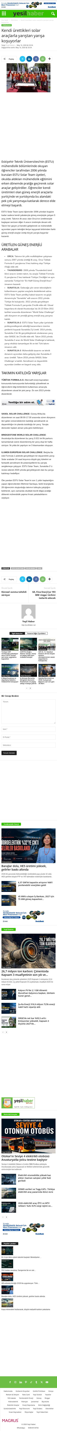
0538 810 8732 (33, 1428)
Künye (51, 1391)
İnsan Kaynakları (15, 1412)
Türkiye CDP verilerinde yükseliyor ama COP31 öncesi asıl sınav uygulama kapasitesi (9, 655)
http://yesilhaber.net (29, 625)
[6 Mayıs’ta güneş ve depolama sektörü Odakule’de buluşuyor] (10, 670)
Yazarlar (48, 1394)
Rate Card (26, 1394)
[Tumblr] (36, 1382)
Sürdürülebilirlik (10, 1408)
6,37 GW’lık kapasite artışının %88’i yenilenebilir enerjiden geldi (35, 884)
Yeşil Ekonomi (26, 676)
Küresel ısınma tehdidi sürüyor (14, 593)
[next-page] (30, 688)
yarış (39, 568)
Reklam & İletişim (12, 1394)
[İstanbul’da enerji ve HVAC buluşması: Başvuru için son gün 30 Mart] (47, 670)
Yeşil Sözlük (37, 1394)
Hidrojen (24, 1401)
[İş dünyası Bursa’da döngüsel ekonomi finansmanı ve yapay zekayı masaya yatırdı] (28, 670)
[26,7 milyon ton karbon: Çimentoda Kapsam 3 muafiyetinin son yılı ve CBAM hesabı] (28, 951)
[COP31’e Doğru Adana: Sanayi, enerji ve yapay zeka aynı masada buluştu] (28, 644)
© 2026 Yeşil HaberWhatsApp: (26, 1426)
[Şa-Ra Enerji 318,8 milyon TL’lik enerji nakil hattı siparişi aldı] (8, 1008)
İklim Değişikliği (44, 1405)
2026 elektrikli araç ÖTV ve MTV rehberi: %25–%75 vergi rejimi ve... (35, 1204)
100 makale (11, 1398)
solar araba (30, 568)
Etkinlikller (49, 1408)
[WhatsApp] (43, 59)
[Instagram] (15, 1382)
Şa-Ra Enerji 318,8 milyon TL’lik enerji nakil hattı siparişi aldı (36, 1005)
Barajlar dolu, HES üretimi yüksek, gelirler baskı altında (23, 867)
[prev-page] (26, 688)
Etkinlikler (14, 20)
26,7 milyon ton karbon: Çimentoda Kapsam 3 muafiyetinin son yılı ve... (25, 973)
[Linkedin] (29, 59)
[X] (22, 59)
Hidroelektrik (7, 862)
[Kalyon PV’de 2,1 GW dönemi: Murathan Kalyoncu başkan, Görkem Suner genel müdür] (8, 994)
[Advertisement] (28, 126)
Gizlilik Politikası (39, 1391)
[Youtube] (47, 1382)
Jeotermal (34, 1401)
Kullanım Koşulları (23, 1391)
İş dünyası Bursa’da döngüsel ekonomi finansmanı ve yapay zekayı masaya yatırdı (28, 680)
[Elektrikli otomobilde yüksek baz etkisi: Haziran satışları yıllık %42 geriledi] (8, 1179)
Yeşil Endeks (8, 929)
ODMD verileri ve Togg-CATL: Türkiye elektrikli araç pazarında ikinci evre (36, 1190)
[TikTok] (31, 1382)
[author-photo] (28, 612)
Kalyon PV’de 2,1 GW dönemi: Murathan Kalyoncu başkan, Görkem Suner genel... (36, 993)
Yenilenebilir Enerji (26, 1398)
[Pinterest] (26, 1382)
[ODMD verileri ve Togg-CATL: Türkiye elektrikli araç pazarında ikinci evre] (8, 1193)
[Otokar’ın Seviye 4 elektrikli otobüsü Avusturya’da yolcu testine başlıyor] (28, 1136)
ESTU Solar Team (18, 568)
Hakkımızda (8, 1391)
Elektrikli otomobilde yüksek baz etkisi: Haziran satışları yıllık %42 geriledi (34, 1178)
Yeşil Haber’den (42, 1412)
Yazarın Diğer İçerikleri (36, 633)
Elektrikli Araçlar (10, 1114)
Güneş (39, 1398)
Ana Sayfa (4, 20)
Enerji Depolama (29, 1405)
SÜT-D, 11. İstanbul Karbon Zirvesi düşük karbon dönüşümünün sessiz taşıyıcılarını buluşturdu (46, 656)
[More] (49, 59)
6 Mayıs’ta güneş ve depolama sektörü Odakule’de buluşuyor (9, 680)
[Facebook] (36, 59)
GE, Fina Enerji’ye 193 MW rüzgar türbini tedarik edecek (44, 594)
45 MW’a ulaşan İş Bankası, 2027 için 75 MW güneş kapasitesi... (36, 897)
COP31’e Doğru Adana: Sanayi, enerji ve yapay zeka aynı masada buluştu (28, 654)
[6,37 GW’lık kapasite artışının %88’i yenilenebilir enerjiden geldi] (8, 886)
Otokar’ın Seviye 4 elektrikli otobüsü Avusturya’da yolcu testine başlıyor (25, 1158)
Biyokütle (45, 1401)
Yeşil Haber (10, 45)
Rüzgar (47, 1398)
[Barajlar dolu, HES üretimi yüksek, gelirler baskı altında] (28, 845)
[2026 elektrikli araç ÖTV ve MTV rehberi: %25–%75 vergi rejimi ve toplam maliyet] (8, 1207)
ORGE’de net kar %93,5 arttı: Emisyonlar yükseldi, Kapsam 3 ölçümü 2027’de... (33, 1021)
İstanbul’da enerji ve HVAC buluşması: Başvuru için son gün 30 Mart (46, 680)
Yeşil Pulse (24, 649)
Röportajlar (29, 1412)
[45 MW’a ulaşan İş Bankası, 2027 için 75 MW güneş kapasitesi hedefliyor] (8, 900)
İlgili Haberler (17, 633)
